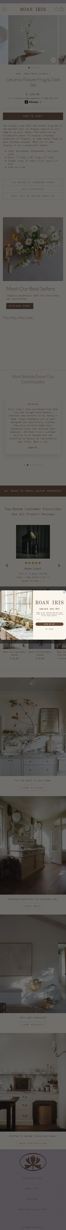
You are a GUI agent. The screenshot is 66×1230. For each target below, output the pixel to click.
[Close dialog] (64, 592)
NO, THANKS (49, 629)
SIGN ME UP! (49, 624)
